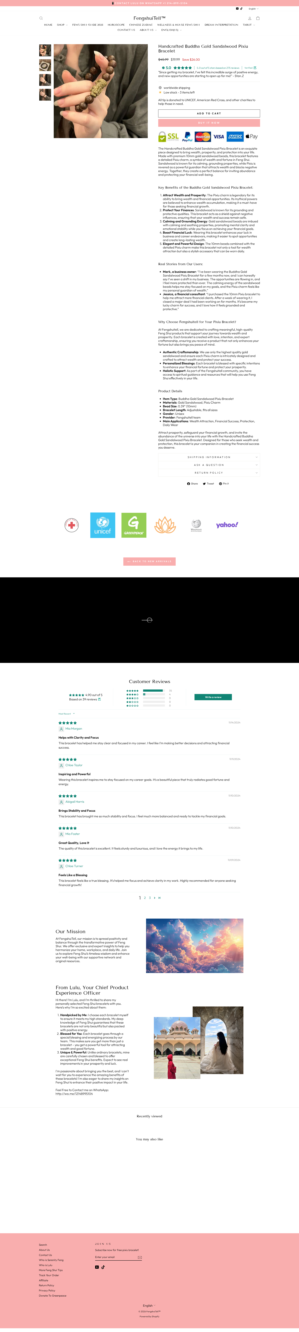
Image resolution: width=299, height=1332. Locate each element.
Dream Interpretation (221, 24)
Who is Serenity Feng (51, 1260)
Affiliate (43, 1280)
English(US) (170, 29)
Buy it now (209, 122)
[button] (132, 690)
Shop (61, 24)
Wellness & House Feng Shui (178, 24)
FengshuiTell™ (149, 18)
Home (48, 24)
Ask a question (209, 464)
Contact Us (126, 29)
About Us (147, 29)
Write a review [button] (213, 697)
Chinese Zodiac (141, 24)
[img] (68, 723)
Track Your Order (49, 1275)
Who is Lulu (45, 1265)
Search (43, 1244)
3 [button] (150, 898)
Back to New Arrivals (152, 561)
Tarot (248, 24)
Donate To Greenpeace (52, 1295)
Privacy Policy (47, 1290)
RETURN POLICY (209, 472)
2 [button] (145, 898)
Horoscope (116, 24)
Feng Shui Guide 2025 (87, 24)
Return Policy (46, 1285)
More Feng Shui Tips (51, 1270)
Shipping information (209, 457)
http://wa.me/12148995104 (74, 1094)
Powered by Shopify (149, 1316)
